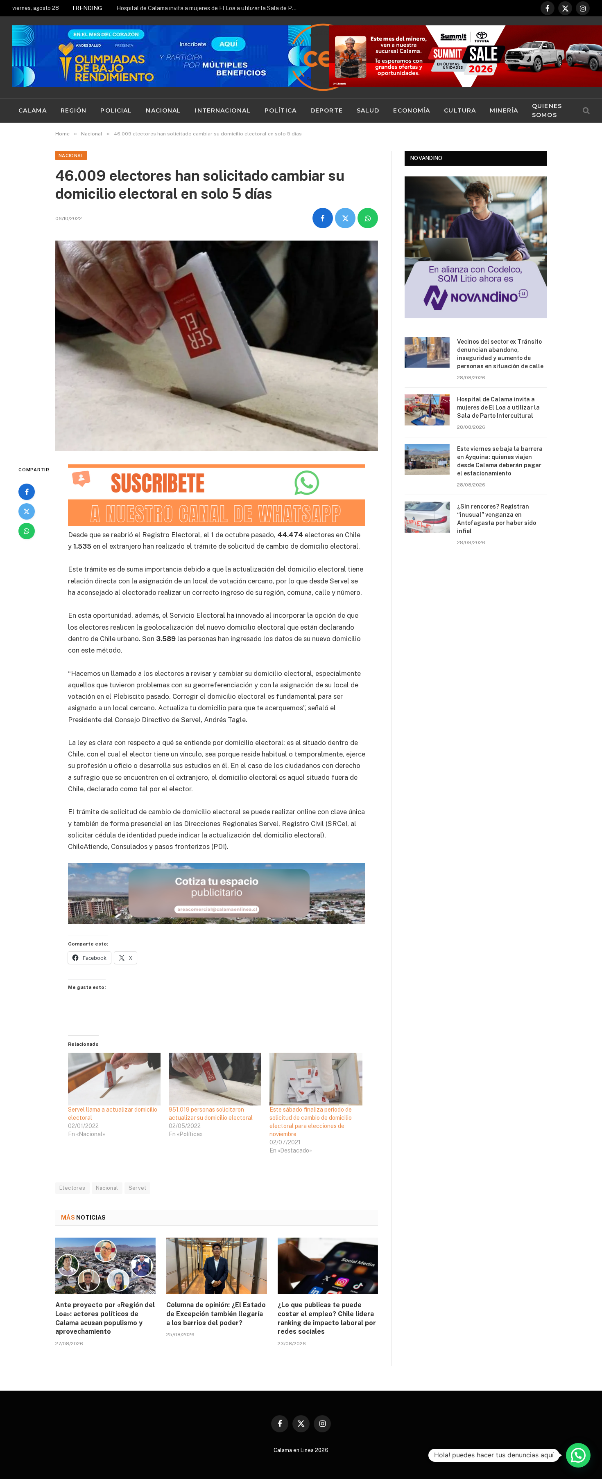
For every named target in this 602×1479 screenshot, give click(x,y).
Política (280, 110)
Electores (72, 1188)
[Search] (585, 110)
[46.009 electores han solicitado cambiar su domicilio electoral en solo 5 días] (216, 346)
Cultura (460, 110)
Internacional (223, 110)
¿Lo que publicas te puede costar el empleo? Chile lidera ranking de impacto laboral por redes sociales (327, 1318)
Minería (504, 110)
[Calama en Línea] (323, 57)
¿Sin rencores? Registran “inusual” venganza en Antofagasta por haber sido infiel (496, 518)
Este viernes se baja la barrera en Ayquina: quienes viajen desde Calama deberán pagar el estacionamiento (500, 461)
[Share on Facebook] (322, 218)
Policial (116, 110)
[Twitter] (26, 511)
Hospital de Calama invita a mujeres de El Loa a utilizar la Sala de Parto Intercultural (208, 8)
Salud (368, 110)
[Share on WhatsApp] (368, 218)
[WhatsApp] (26, 531)
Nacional (163, 110)
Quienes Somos (547, 110)
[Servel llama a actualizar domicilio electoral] (114, 1079)
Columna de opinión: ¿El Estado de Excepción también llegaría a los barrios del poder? (216, 1314)
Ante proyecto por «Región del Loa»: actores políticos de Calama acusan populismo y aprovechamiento (105, 1318)
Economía (411, 110)
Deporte (326, 110)
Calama (32, 110)
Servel (137, 1188)
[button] (578, 1455)
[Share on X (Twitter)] (345, 218)
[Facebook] (26, 492)
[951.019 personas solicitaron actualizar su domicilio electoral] (215, 1079)
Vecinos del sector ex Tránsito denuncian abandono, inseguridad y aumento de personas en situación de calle (500, 353)
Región (74, 110)
